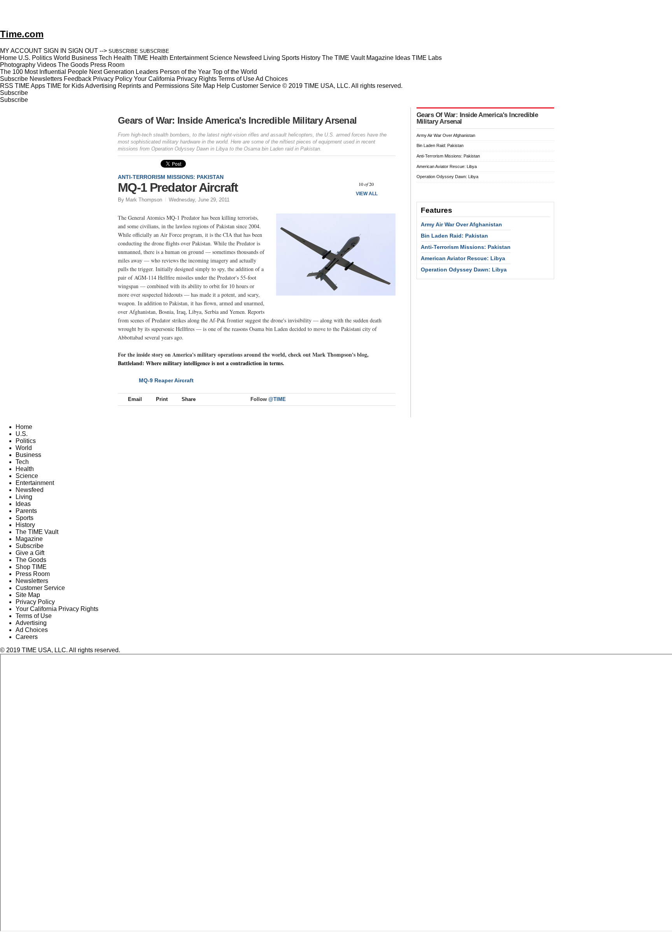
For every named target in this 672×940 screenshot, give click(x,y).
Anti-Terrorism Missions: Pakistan (171, 177)
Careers (27, 637)
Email (135, 399)
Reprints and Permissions (153, 85)
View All (367, 193)
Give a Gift (30, 553)
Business (28, 455)
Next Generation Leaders (123, 71)
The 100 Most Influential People (44, 71)
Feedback (77, 78)
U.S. (22, 434)
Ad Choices (272, 78)
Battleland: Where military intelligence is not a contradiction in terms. (201, 363)
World (24, 448)
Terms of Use (236, 78)
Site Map (203, 85)
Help (223, 85)
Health (25, 469)
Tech (22, 462)
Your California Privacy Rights (175, 78)
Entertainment (35, 483)
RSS (6, 85)
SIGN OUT (83, 50)
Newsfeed (30, 490)
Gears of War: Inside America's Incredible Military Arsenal (237, 120)
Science (27, 476)
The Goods (31, 560)
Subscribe (14, 78)
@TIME (277, 399)
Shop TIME (31, 567)
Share (189, 399)
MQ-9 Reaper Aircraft (166, 380)
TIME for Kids (65, 85)
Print (162, 399)
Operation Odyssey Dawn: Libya (447, 176)
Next (387, 184)
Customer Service (256, 85)
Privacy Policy (112, 78)
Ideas (23, 504)
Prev (345, 184)
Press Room (33, 574)
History (25, 525)
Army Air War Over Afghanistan (445, 135)
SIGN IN (55, 50)
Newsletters (46, 78)
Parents (26, 511)
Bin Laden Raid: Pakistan (440, 145)
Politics (26, 441)
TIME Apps (30, 85)
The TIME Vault (37, 532)
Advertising (100, 85)
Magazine (29, 539)
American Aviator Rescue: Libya (446, 166)
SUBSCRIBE (123, 51)
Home (24, 427)
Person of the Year (185, 71)
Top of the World (234, 71)
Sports (24, 518)
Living (24, 497)
